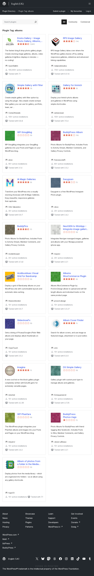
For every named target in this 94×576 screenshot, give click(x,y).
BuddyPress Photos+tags (69, 415)
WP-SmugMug (24, 132)
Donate (75, 522)
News (5, 518)
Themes (29, 518)
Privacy (5, 527)
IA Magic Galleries (26, 179)
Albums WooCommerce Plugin (74, 274)
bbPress (7, 543)
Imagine (21, 367)
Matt (5, 539)
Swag (75, 527)
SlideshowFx (23, 320)
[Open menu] (90, 3)
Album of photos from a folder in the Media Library (28, 463)
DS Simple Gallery (72, 367)
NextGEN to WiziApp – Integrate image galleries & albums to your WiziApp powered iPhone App (76, 227)
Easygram (68, 179)
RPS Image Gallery (72, 38)
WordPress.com (10, 535)
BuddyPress (9, 547)
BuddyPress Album (73, 132)
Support (51, 518)
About (5, 514)
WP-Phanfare (24, 414)
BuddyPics (22, 226)
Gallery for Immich (72, 85)
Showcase (30, 514)
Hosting (5, 522)
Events (74, 518)
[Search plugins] (35, 21)
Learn (50, 514)
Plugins (28, 522)
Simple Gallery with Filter (30, 85)
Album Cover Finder (73, 320)
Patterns (29, 527)
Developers (53, 522)
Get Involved (77, 514)
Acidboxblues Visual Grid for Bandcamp (27, 274)
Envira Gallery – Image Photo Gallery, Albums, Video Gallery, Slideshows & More (29, 39)
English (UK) (13, 559)
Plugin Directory (8, 11)
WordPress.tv (55, 527)
